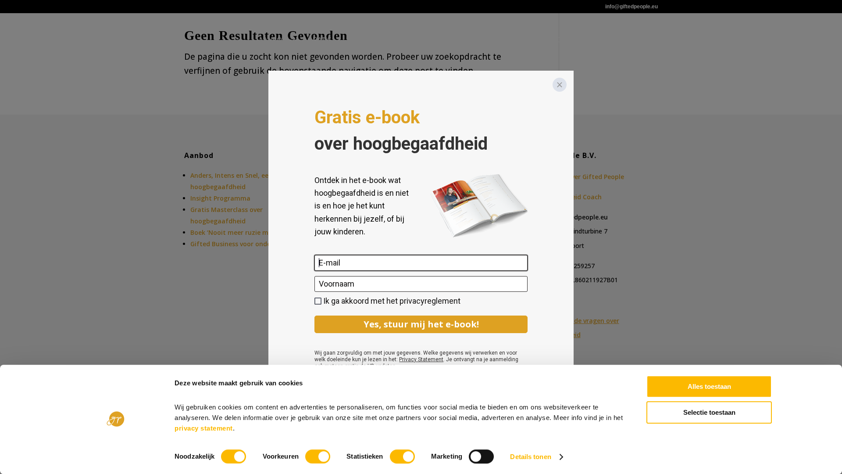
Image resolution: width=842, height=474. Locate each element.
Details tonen (530, 456)
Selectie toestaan (709, 412)
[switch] (317, 456)
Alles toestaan (709, 386)
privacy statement (204, 428)
